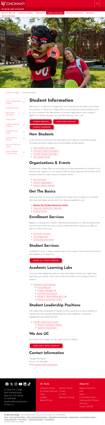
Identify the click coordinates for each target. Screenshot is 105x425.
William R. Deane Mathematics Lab (52, 296)
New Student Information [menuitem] (10, 114)
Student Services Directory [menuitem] (11, 139)
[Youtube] (20, 384)
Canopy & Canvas (47, 388)
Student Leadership (42, 127)
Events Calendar (86, 406)
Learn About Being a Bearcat (46, 346)
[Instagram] (15, 384)
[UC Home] (13, 3)
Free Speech (22, 419)
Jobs (81, 391)
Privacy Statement (10, 419)
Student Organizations (42, 182)
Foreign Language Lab (46, 290)
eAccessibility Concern (88, 417)
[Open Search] (97, 3)
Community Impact (87, 397)
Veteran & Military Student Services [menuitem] (12, 152)
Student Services (41, 121)
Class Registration (41, 236)
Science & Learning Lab (47, 293)
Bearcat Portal (46, 400)
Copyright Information (35, 419)
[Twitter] (11, 384)
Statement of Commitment (58, 417)
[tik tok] (29, 384)
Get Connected (39, 179)
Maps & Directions (87, 388)
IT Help (62, 391)
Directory (83, 403)
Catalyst (43, 397)
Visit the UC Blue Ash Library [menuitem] (13, 146)
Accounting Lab (44, 287)
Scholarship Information (43, 239)
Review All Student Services (46, 260)
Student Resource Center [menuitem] (12, 132)
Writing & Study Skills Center (49, 299)
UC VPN (62, 394)
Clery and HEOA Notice (18, 417)
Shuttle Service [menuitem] (11, 119)
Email (42, 394)
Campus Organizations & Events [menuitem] (14, 102)
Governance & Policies (89, 400)
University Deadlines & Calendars (47, 208)
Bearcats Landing (66, 397)
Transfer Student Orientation (45, 154)
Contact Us (9, 404)
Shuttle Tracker (65, 388)
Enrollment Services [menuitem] (12, 108)
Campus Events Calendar (44, 185)
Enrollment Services (66, 121)
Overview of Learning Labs (44, 284)
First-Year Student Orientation (46, 151)
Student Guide (41, 157)
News (81, 394)
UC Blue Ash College (12, 93)
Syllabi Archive (74, 417)
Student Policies (40, 211)
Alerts (6, 417)
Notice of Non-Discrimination (37, 417)
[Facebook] (7, 384)
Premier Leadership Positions (46, 322)
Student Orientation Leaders (49, 324)
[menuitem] (8, 12)
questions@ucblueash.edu (46, 364)
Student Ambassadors (47, 327)
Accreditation (49, 419)
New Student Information (44, 148)
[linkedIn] (24, 384)
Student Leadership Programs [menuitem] (12, 125)
